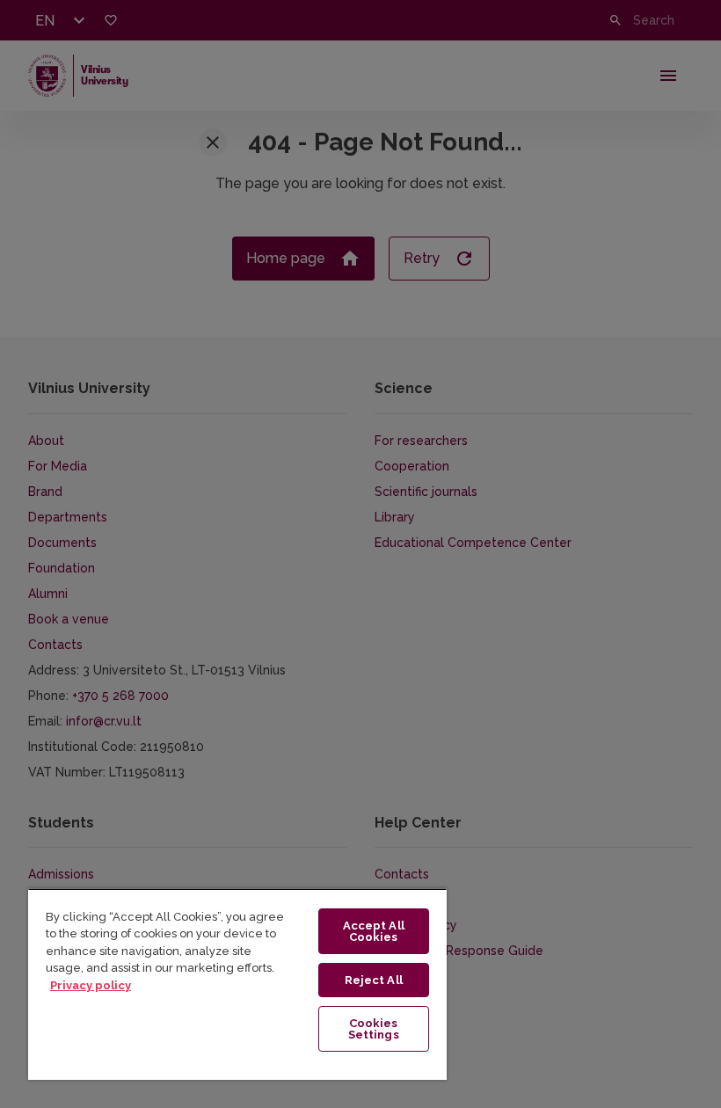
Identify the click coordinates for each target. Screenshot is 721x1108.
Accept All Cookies (373, 931)
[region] (237, 984)
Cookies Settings (373, 1029)
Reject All (374, 980)
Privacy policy (90, 985)
